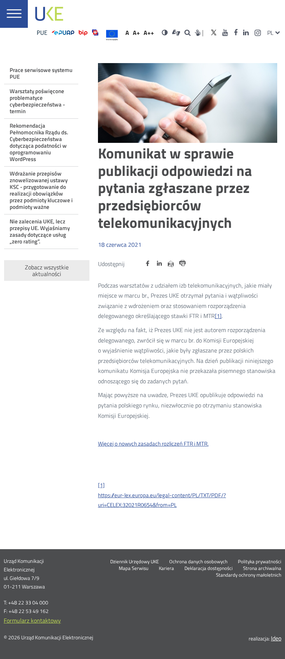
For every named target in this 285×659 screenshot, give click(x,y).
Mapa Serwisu (133, 568)
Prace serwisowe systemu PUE (41, 73)
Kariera (166, 568)
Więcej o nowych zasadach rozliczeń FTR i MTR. (153, 443)
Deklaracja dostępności (208, 568)
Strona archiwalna (262, 568)
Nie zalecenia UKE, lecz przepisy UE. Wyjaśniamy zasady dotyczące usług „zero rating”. (40, 231)
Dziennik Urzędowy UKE (134, 561)
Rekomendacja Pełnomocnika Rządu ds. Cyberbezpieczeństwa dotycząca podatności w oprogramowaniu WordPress (39, 142)
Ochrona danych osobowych (198, 561)
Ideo (276, 638)
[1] (218, 316)
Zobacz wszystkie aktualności (47, 270)
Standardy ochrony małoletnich (248, 575)
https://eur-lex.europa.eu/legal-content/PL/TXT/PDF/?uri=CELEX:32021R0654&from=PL (162, 500)
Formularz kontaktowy (32, 620)
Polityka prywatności (259, 561)
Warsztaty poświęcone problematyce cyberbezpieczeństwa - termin (37, 101)
